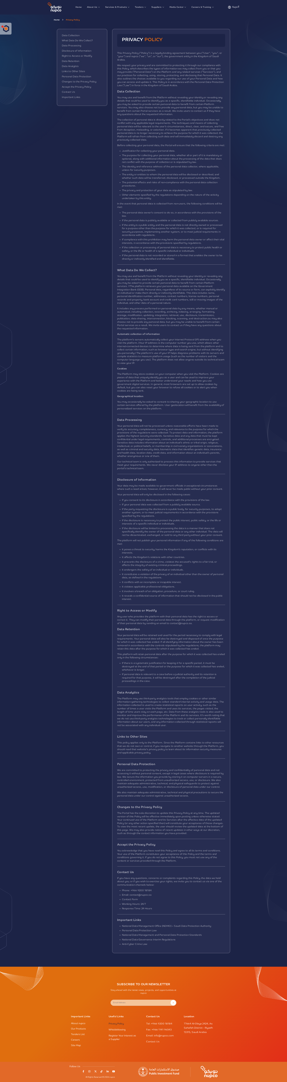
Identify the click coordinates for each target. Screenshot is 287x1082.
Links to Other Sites (73, 71)
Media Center (177, 7)
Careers (75, 1040)
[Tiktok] (101, 1071)
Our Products (78, 1029)
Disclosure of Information (76, 51)
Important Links (71, 97)
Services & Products (116, 7)
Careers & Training (201, 7)
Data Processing (71, 46)
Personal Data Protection (76, 77)
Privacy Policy (116, 1024)
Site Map (76, 1045)
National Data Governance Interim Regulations (149, 940)
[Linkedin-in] (107, 1071)
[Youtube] (113, 1071)
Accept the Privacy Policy (76, 87)
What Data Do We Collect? (77, 40)
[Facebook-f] (83, 1071)
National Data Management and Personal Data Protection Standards (162, 935)
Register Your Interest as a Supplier (122, 1038)
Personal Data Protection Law (139, 930)
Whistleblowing (117, 1030)
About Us (92, 7)
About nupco (78, 1023)
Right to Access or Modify (77, 56)
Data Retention (70, 61)
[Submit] (173, 1002)
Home (78, 7)
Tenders (139, 7)
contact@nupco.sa (181, 623)
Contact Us (68, 92)
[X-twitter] (95, 1071)
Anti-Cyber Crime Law (134, 944)
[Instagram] (89, 1071)
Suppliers (156, 7)
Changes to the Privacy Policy (79, 82)
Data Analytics (70, 66)
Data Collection (71, 35)
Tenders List (78, 1034)
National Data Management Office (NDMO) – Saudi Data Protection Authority (166, 926)
